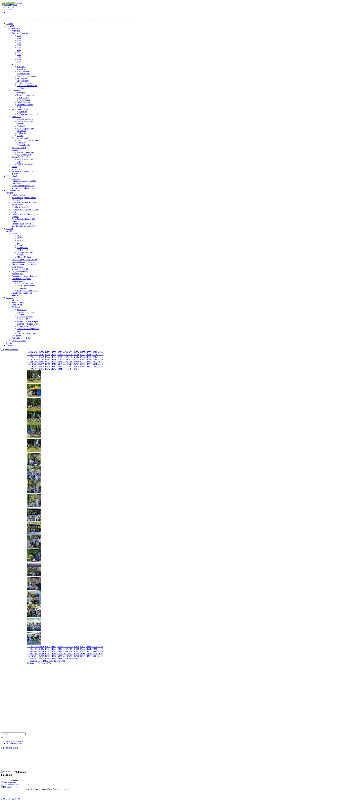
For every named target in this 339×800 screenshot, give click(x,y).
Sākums (30, 661)
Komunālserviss (52, 19)
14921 (36, 656)
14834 (76, 366)
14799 (100, 359)
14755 (70, 352)
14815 (41, 364)
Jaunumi (6, 19)
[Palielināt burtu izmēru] (5, 7)
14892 (94, 649)
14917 (88, 654)
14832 (65, 366)
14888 (70, 649)
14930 (88, 656)
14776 (41, 357)
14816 (47, 364)
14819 (65, 364)
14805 (59, 362)
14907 (30, 654)
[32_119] (34, 630)
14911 (53, 654)
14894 (30, 651)
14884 (47, 649)
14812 (99, 362)
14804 (53, 362)
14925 (59, 656)
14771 (88, 354)
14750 (41, 352)
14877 (82, 646)
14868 (30, 646)
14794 (70, 359)
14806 (65, 362)
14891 (88, 649)
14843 (53, 369)
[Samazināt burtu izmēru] (13, 7)
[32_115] (34, 575)
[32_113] (34, 548)
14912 (59, 654)
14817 (53, 364)
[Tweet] (49, 663)
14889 (76, 649)
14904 (88, 651)
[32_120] (34, 644)
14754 (65, 352)
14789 (41, 359)
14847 (76, 369)
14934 (36, 658)
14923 (47, 656)
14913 (65, 654)
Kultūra (80, 19)
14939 (65, 658)
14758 (88, 352)
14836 (88, 366)
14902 (76, 651)
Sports (115, 19)
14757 (82, 352)
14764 (47, 354)
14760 (100, 352)
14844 (59, 369)
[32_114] (34, 561)
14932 (100, 656)
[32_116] (34, 589)
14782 (76, 357)
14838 (100, 366)
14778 (53, 357)
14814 (36, 364)
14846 (70, 369)
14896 (41, 651)
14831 (59, 366)
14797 (88, 359)
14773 (100, 354)
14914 (70, 654)
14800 (30, 362)
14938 (59, 658)
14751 (47, 352)
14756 (76, 352)
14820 (70, 364)
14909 (41, 654)
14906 (100, 651)
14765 (53, 354)
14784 (88, 357)
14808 (76, 362)
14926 (65, 656)
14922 (41, 656)
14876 (76, 646)
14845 (65, 369)
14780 (65, 357)
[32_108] (34, 479)
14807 (70, 362)
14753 (59, 352)
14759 (94, 352)
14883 (41, 649)
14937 (53, 658)
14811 (94, 362)
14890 (82, 649)
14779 (59, 357)
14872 (53, 646)
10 (52, 661)
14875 (70, 646)
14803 (47, 362)
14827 (36, 366)
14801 (36, 362)
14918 (94, 654)
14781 (70, 357)
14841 (41, 369)
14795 (76, 359)
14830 (53, 366)
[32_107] (34, 465)
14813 (30, 364)
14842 (47, 369)
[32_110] (34, 506)
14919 (99, 654)
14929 (82, 656)
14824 (94, 364)
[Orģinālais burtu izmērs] (9, 9)
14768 (70, 354)
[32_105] (34, 438)
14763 (41, 354)
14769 (76, 354)
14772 (94, 354)
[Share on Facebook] (36, 663)
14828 (41, 366)
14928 (76, 656)
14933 (30, 658)
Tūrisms (126, 19)
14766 (59, 354)
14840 (36, 369)
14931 (94, 656)
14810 (88, 362)
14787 (30, 359)
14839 (30, 369)
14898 (53, 651)
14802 (41, 362)
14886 (59, 649)
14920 (30, 656)
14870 (41, 646)
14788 (36, 359)
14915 (76, 654)
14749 (36, 352)
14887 (65, 649)
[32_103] (34, 410)
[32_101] (34, 382)
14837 (94, 366)
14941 (76, 658)
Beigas (62, 661)
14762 (36, 354)
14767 (65, 354)
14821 (76, 364)
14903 (82, 651)
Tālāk (56, 661)
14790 (47, 359)
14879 (94, 646)
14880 (100, 646)
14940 (70, 658)
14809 (82, 362)
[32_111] (34, 520)
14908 (36, 654)
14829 (47, 366)
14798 (94, 359)
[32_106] (34, 451)
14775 (36, 357)
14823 (88, 364)
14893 (100, 649)
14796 (82, 359)
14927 (70, 656)
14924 (53, 656)
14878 (88, 646)
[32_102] (34, 396)
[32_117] (34, 603)
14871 (47, 646)
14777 (47, 357)
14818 (59, 364)
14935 (41, 658)
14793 (65, 359)
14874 (65, 646)
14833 (70, 366)
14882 (36, 649)
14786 (100, 357)
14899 (59, 651)
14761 (30, 354)
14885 (53, 649)
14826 (30, 366)
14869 (36, 646)
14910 (47, 654)
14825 (100, 364)
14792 (59, 359)
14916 (82, 654)
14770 (82, 354)
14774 (30, 357)
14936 (47, 658)
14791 (53, 359)
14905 (94, 651)
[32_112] (34, 534)
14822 (82, 364)
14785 (94, 357)
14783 (82, 357)
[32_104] (34, 424)
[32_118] (34, 616)
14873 (59, 646)
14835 (82, 366)
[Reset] (2, 737)
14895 (36, 651)
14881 (30, 649)
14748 (30, 352)
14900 (65, 651)
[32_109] (34, 493)
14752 (53, 352)
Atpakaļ (38, 661)
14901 (70, 651)
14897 (47, 651)
